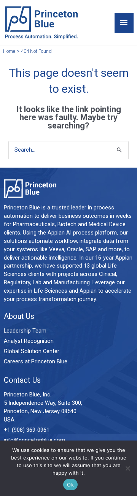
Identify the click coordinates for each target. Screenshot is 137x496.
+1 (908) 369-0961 (26, 429)
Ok (70, 485)
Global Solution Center (31, 351)
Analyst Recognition (29, 341)
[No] (127, 468)
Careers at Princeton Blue (35, 361)
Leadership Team (25, 330)
